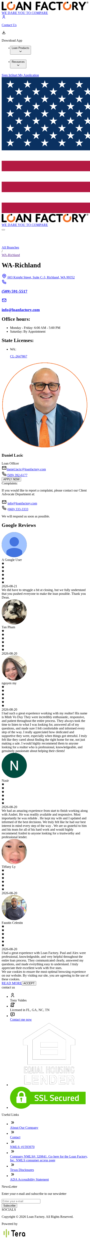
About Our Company (24, 1127)
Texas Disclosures (22, 1170)
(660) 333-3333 (18, 509)
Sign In (6, 75)
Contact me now (21, 1019)
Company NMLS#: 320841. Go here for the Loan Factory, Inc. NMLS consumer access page (49, 1158)
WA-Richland (11, 255)
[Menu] (3, 229)
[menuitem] (20, 50)
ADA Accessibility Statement (29, 1179)
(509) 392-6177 (17, 475)
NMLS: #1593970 (22, 1147)
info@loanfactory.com (22, 503)
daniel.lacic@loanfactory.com (26, 469)
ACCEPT (29, 983)
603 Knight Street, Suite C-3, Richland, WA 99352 (41, 277)
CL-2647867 (18, 356)
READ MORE (12, 983)
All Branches (10, 247)
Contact (15, 1137)
